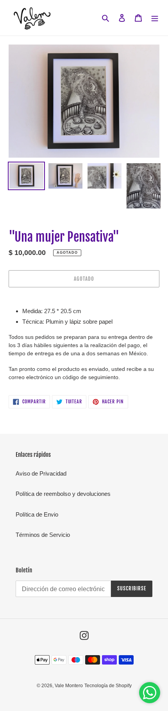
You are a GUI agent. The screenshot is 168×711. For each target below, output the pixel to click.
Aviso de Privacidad (41, 473)
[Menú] (155, 17)
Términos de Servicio (43, 534)
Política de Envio (37, 514)
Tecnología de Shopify (108, 685)
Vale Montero (69, 685)
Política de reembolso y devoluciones (63, 493)
